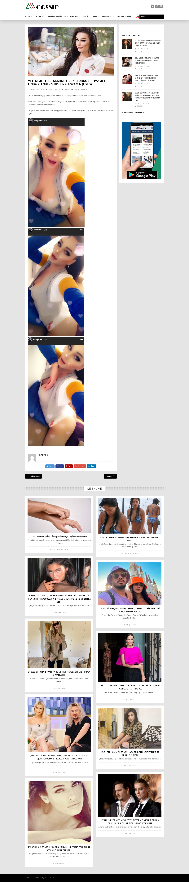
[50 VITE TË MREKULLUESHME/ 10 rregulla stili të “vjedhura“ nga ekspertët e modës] (129, 657)
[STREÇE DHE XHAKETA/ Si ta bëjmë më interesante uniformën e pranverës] (59, 644)
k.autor (67, 89)
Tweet (51, 466)
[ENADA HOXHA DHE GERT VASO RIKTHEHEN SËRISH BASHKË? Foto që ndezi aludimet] (127, 79)
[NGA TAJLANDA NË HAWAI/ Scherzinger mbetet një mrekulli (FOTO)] (129, 516)
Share (60, 466)
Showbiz (38, 16)
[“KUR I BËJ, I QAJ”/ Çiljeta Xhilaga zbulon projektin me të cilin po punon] (129, 728)
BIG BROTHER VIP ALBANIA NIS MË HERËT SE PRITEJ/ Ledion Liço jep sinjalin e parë (148, 43)
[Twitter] (152, 6)
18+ (137, 16)
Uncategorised (54, 89)
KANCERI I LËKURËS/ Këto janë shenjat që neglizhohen (59, 536)
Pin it (70, 466)
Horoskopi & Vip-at (102, 16)
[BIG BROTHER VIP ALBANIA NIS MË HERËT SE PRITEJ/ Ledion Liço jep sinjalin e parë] (127, 44)
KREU (27, 16)
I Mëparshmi (35, 476)
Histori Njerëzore (57, 16)
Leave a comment (80, 89)
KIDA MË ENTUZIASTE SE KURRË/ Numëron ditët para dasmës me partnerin (147, 60)
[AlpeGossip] (42, 6)
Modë (85, 16)
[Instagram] (161, 6)
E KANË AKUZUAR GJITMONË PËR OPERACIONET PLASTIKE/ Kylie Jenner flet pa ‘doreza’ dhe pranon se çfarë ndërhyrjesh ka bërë (59, 598)
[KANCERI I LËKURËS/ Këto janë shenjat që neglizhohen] (59, 515)
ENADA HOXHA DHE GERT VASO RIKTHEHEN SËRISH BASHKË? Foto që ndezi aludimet (147, 78)
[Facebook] (157, 6)
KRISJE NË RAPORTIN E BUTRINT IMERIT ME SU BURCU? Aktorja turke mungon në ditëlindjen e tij (147, 97)
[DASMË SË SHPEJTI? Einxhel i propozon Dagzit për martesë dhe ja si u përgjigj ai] (129, 583)
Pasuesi (109, 476)
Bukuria (74, 16)
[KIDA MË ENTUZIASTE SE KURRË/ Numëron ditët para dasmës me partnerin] (127, 62)
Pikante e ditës (123, 16)
